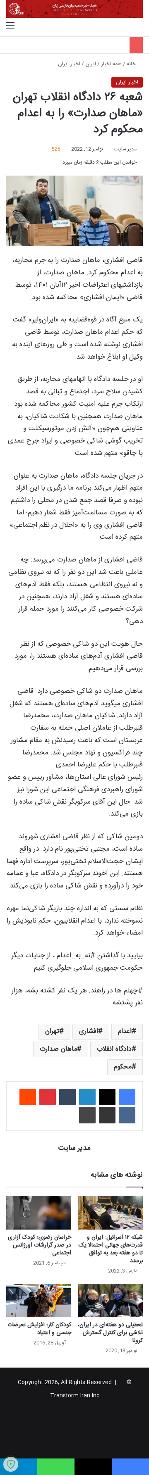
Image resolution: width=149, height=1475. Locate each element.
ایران (90, 64)
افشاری (88, 1031)
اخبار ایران (69, 64)
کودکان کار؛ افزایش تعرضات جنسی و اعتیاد (39, 1329)
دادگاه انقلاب (114, 1049)
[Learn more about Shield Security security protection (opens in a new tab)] (11, 1464)
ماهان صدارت (58, 1049)
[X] (107, 1097)
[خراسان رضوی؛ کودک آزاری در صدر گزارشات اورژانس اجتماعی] (38, 1212)
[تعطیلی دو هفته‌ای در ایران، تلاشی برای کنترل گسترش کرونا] (110, 1300)
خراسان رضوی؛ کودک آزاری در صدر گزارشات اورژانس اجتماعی (39, 1245)
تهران (52, 1031)
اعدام (125, 1031)
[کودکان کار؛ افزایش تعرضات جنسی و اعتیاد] (38, 1300)
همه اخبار (111, 64)
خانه (132, 64)
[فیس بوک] (127, 1097)
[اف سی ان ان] (74, 9)
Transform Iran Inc (74, 1395)
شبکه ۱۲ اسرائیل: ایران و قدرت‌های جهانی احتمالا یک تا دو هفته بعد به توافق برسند (111, 1249)
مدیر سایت (125, 149)
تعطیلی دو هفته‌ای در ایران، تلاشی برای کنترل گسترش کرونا (110, 1333)
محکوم (123, 1067)
